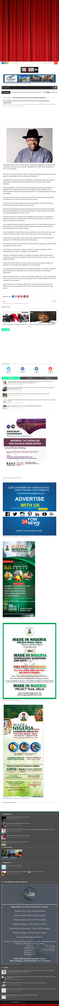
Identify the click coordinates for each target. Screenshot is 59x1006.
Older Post (54, 301)
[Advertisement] (29, 10)
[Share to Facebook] (4, 322)
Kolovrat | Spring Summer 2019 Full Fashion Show (18, 817)
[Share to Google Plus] (7, 322)
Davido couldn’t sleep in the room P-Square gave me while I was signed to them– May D (28, 393)
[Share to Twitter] (5, 322)
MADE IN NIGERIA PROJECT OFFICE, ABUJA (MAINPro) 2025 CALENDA (25, 406)
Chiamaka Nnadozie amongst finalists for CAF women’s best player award (41, 325)
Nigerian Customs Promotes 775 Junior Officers (17, 841)
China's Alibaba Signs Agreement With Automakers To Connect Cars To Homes (25, 871)
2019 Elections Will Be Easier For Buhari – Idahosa (18, 835)
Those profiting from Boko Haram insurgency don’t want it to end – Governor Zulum (15, 325)
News (28, 92)
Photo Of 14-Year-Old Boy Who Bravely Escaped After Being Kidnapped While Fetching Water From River (30, 829)
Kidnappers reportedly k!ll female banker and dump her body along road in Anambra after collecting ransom (31, 988)
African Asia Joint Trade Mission (14, 865)
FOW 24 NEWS (15, 1002)
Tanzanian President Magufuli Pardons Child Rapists (18, 823)
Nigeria (9, 97)
